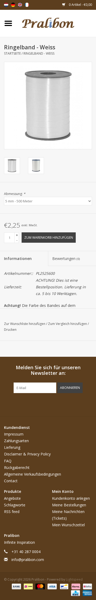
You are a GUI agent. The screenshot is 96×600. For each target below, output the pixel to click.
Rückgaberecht (17, 467)
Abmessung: (14, 194)
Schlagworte (14, 504)
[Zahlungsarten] (16, 586)
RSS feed (11, 511)
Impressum (13, 434)
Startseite (12, 53)
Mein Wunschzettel (68, 524)
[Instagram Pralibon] (57, 404)
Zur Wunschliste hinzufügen (25, 323)
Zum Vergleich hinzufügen (68, 323)
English (20, 5)
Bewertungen (66, 258)
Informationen (18, 258)
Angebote (12, 498)
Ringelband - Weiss (38, 53)
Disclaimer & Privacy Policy (27, 453)
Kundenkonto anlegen (71, 498)
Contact (11, 480)
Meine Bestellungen (69, 504)
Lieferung (12, 447)
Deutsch (13, 5)
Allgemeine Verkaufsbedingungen (32, 474)
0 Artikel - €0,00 (80, 4)
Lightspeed (74, 579)
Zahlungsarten (16, 440)
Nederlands (6, 5)
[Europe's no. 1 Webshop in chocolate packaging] (56, 22)
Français (27, 5)
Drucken (10, 329)
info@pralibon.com (27, 559)
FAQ (7, 460)
